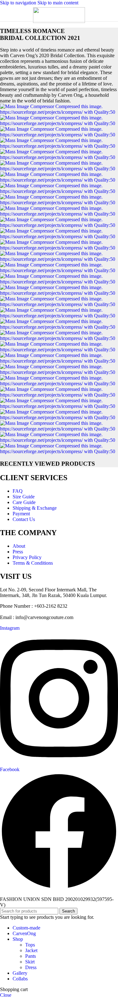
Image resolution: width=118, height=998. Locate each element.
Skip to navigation (18, 2)
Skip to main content (57, 2)
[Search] (112, 13)
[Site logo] (59, 21)
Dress (31, 967)
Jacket (31, 950)
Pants (30, 956)
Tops (30, 944)
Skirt (30, 961)
